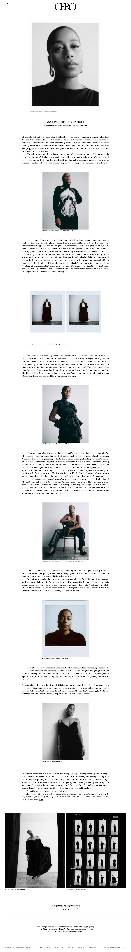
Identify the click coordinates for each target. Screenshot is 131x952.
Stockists (93, 948)
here (41, 799)
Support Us (59, 948)
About (39, 948)
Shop (48, 948)
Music (71, 127)
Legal (70, 948)
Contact (81, 948)
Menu (7, 4)
